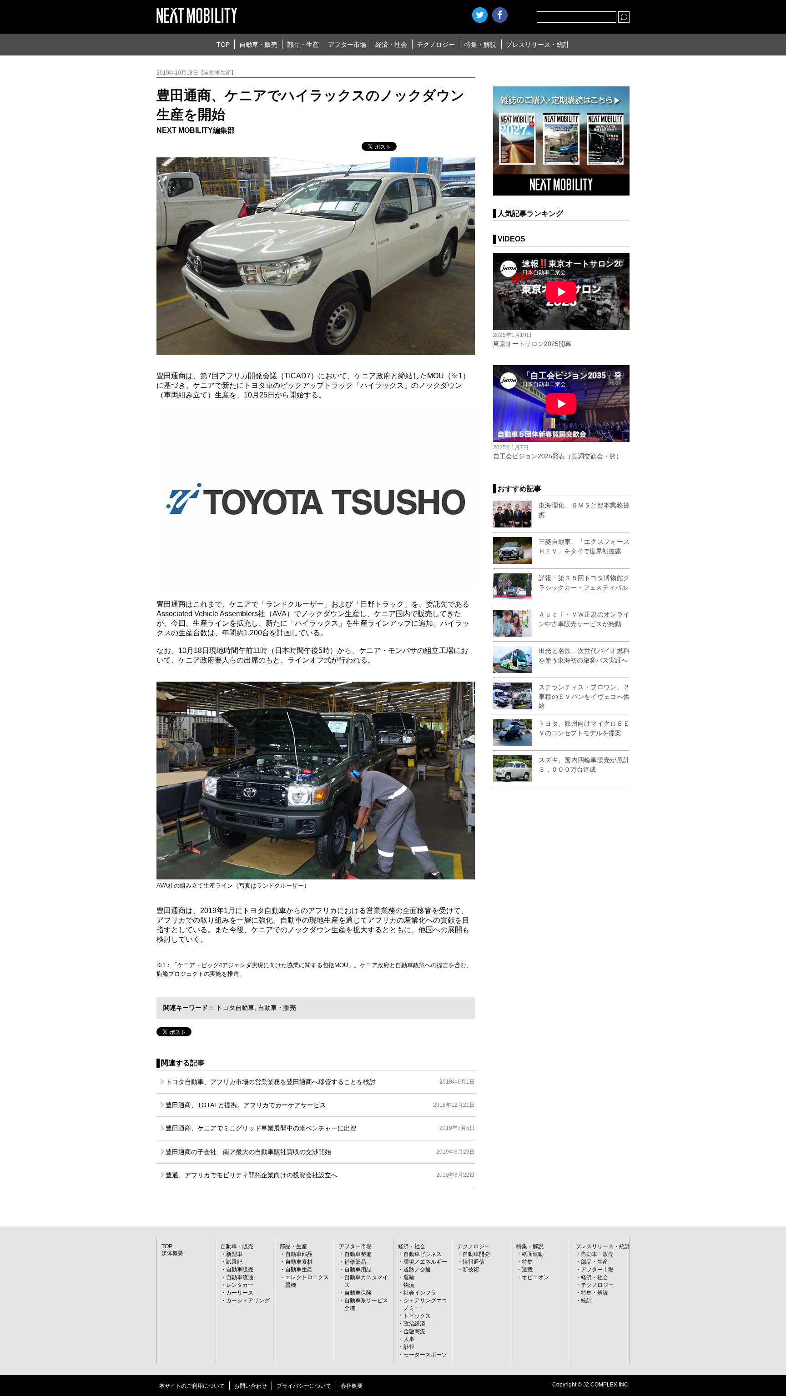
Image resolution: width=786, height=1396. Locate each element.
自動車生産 (298, 1269)
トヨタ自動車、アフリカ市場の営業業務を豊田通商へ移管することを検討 (320, 1081)
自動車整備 (358, 1254)
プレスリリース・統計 (537, 44)
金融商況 (414, 1331)
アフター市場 (347, 44)
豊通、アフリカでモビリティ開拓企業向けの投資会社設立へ (320, 1175)
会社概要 (352, 1386)
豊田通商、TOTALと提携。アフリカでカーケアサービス (320, 1105)
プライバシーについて (304, 1386)
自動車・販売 (258, 44)
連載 (527, 1269)
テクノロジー (436, 44)
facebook (500, 15)
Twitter (480, 15)
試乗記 (234, 1262)
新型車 (234, 1254)
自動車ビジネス (422, 1254)
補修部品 (355, 1262)
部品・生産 (303, 44)
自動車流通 (239, 1277)
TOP (223, 44)
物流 (408, 1285)
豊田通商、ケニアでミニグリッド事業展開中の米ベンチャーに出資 (320, 1128)
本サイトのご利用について (192, 1386)
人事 (408, 1339)
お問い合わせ (250, 1386)
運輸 (408, 1277)
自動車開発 (476, 1254)
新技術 (471, 1269)
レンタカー (239, 1285)
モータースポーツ (425, 1354)
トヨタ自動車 (235, 1007)
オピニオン (535, 1277)
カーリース (239, 1293)
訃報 (408, 1347)
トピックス (417, 1316)
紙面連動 (533, 1254)
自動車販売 (239, 1269)
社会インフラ (419, 1293)
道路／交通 (417, 1269)
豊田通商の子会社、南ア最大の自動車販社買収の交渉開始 (320, 1151)
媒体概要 (172, 1253)
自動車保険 (358, 1293)
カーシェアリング (248, 1300)
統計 (586, 1300)
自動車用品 (358, 1269)
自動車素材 (298, 1262)
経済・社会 (391, 44)
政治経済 (414, 1324)
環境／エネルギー (425, 1262)
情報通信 (473, 1262)
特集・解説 (480, 44)
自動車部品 (298, 1254)
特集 (527, 1262)
